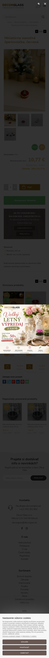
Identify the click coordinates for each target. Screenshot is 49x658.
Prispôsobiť (24, 647)
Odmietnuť (24, 653)
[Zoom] (39, 4)
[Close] (45, 4)
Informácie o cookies (29, 636)
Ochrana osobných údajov (11, 636)
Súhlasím (24, 642)
